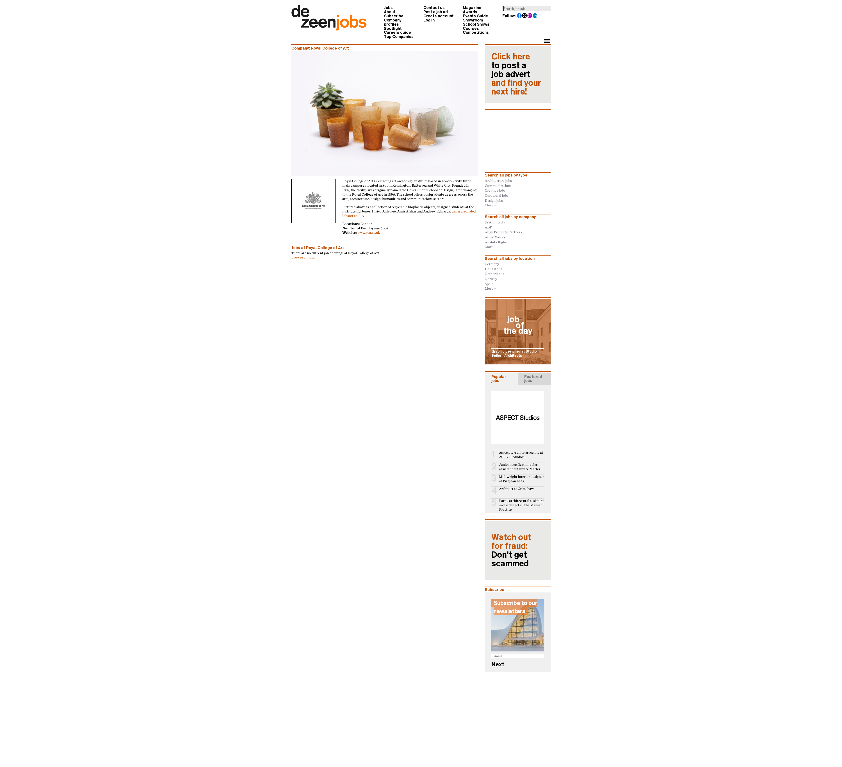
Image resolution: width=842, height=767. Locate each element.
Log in (429, 20)
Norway (491, 278)
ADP (488, 227)
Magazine (472, 8)
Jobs (388, 8)
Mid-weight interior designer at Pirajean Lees (521, 478)
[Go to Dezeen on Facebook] (519, 16)
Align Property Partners (503, 232)
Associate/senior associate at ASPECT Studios (521, 454)
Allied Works (495, 237)
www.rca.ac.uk (368, 232)
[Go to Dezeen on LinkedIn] (535, 16)
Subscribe (393, 16)
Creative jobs (495, 190)
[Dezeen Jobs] (329, 29)
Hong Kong (493, 269)
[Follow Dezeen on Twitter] (524, 16)
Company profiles (392, 22)
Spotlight (393, 28)
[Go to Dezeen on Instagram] (530, 16)
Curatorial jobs (496, 195)
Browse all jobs (303, 257)
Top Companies (399, 37)
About (390, 12)
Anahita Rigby (496, 242)
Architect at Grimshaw (516, 489)
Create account (438, 16)
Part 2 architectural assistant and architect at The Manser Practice (521, 505)
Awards (470, 12)
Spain (489, 284)
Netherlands (494, 273)
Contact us (434, 8)
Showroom (473, 20)
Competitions (476, 32)
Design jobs (494, 200)
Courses (471, 28)
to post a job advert (516, 74)
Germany (492, 264)
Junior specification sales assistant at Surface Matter (520, 466)
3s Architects (495, 222)
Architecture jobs (498, 180)
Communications (498, 185)
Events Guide (475, 16)
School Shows (476, 24)
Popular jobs (498, 379)
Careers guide (397, 32)
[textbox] (526, 8)
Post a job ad (435, 12)
